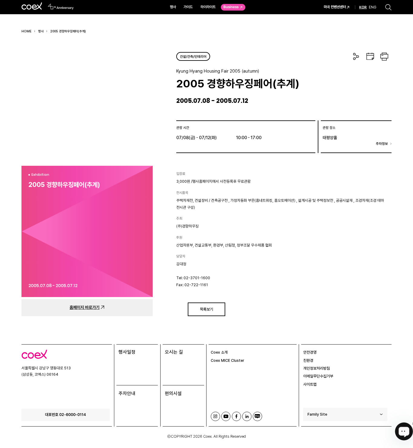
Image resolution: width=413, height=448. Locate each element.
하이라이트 (208, 6)
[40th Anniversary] (60, 6)
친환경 (308, 360)
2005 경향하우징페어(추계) (68, 31)
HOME (26, 31)
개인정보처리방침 (316, 368)
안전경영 (310, 352)
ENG (372, 7)
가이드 (188, 6)
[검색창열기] (388, 7)
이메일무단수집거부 (318, 376)
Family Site (317, 414)
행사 (173, 6)
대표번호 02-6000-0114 (65, 414)
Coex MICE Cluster (227, 360)
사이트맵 (310, 384)
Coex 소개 (219, 352)
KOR (363, 7)
